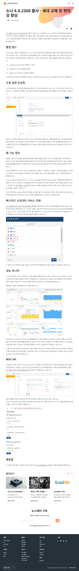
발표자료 (23, 546)
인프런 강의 (42, 560)
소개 (40, 540)
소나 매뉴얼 (23, 554)
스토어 (4, 554)
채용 (40, 546)
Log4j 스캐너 (24, 558)
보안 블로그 (23, 542)
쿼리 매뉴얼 (23, 552)
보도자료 (23, 540)
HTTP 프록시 (24, 560)
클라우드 (5, 552)
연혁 (40, 542)
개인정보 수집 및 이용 (38, 525)
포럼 (4, 556)
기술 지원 (41, 554)
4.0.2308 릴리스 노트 (43, 465)
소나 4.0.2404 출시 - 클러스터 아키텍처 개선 (25, 491)
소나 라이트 (5, 544)
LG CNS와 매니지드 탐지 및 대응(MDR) (19, 206)
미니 (4, 546)
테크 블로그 (23, 544)
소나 (4, 542)
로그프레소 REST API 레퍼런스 (16, 370)
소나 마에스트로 (6, 540)
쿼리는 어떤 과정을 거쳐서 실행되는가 (45, 491)
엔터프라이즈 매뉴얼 (25, 556)
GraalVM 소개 (59, 491)
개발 (8, 20)
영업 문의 (41, 552)
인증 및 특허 (42, 544)
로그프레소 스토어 (22, 185)
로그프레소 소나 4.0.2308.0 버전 (16, 33)
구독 (57, 520)
